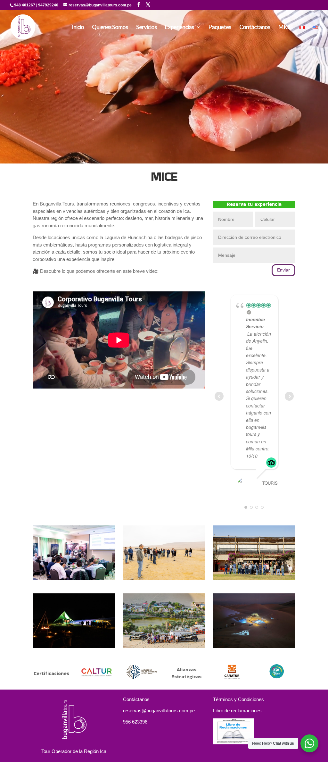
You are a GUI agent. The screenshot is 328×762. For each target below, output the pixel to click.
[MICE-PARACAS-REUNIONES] (74, 578)
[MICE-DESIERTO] (74, 646)
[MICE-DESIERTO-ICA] (254, 646)
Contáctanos (254, 27)
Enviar (283, 269)
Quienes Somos (110, 27)
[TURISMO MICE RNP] (164, 578)
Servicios (146, 27)
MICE (284, 27)
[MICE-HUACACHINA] (164, 646)
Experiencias (179, 27)
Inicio (78, 27)
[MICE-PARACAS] (254, 578)
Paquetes (220, 27)
